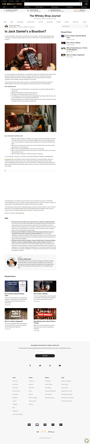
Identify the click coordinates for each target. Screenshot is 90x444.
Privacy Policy (64, 384)
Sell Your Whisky (33, 397)
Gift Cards (31, 388)
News (11, 22)
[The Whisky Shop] (12, 4)
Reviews (59, 22)
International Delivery (50, 391)
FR (14, 407)
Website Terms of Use (66, 391)
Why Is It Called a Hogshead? (14, 321)
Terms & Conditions (66, 381)
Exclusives (27, 7)
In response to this (9, 159)
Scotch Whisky (39, 7)
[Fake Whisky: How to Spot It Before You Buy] (45, 313)
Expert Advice (30, 22)
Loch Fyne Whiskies (18, 414)
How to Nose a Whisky (41, 294)
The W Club (15, 394)
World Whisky (55, 7)
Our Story (15, 381)
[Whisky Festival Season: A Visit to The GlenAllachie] (63, 48)
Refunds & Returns (50, 397)
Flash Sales (84, 7)
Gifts (14, 7)
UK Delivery (48, 381)
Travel (84, 22)
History (67, 22)
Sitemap (31, 404)
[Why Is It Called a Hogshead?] (16, 313)
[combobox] (53, 4)
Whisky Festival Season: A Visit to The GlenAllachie (76, 49)
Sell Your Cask (32, 401)
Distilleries (20, 22)
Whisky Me (15, 411)
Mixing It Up (76, 22)
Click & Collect (48, 384)
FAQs (30, 391)
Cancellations (48, 394)
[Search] (80, 4)
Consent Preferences (66, 401)
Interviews (49, 22)
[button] (45, 431)
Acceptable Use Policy (66, 394)
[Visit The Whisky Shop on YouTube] (60, 366)
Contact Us (31, 381)
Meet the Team (16, 391)
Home (5, 22)
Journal (14, 401)
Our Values (15, 388)
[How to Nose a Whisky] (45, 286)
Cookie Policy (64, 388)
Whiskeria (15, 397)
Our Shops (15, 384)
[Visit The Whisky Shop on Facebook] (30, 366)
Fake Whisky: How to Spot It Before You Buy (45, 322)
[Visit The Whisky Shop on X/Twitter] (40, 366)
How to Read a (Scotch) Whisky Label (14, 294)
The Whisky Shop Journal (45, 16)
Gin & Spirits (70, 7)
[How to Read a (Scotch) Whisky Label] (16, 286)
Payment (31, 384)
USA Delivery (48, 388)
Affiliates (15, 404)
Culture (41, 22)
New (4, 7)
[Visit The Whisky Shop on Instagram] (50, 366)
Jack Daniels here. (19, 213)
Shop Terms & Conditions (67, 397)
